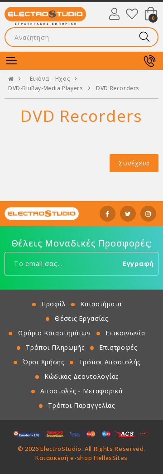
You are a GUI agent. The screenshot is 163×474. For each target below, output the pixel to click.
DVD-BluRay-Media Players (45, 88)
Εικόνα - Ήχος (50, 78)
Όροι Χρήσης (43, 362)
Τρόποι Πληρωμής (55, 347)
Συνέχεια (134, 163)
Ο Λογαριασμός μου (114, 14)
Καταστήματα (101, 304)
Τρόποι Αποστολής (109, 362)
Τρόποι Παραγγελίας (81, 405)
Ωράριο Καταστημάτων (54, 333)
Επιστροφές (118, 347)
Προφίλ (53, 304)
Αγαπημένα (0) (132, 14)
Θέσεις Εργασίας (81, 318)
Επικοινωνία (125, 333)
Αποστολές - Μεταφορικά (81, 391)
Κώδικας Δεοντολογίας (81, 376)
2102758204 (149, 61)
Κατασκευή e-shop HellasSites (81, 458)
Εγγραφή (138, 263)
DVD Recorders (117, 88)
